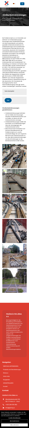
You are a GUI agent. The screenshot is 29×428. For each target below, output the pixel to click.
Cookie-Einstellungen (14, 418)
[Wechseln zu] (14, 3)
